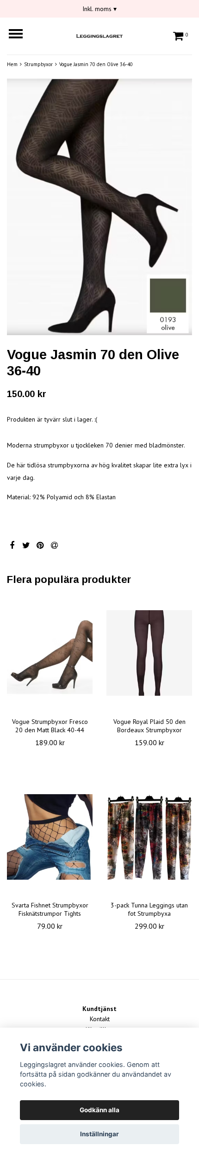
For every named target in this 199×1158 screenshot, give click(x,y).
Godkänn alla (99, 1110)
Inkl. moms (99, 9)
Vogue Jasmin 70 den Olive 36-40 (96, 64)
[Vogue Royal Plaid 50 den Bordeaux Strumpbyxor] (149, 653)
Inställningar (99, 1134)
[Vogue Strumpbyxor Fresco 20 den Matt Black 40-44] (50, 653)
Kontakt (100, 1019)
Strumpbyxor (38, 64)
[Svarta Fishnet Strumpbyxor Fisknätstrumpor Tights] (50, 837)
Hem (12, 64)
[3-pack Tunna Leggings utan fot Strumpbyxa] (149, 837)
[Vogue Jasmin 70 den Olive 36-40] (99, 207)
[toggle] (20, 35)
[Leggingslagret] (99, 34)
